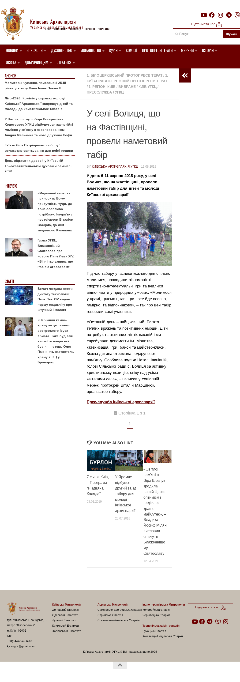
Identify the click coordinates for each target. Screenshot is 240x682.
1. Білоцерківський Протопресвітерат (124, 75)
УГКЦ (119, 92)
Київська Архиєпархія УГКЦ (115, 166)
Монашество (90, 50)
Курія (113, 50)
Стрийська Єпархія (110, 615)
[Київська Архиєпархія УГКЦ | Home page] (45, 24)
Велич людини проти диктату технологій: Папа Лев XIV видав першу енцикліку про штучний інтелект (55, 299)
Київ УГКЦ (148, 87)
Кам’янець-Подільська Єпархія (163, 636)
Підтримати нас (203, 24)
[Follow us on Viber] (237, 15)
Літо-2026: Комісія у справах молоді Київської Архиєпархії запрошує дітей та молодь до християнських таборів (39, 103)
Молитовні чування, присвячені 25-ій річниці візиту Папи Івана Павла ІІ (35, 85)
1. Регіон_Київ (102, 87)
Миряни (187, 50)
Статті (9, 281)
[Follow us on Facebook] (212, 15)
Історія (208, 50)
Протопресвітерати (157, 50)
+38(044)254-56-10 (19, 641)
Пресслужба (99, 92)
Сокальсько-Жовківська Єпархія (119, 620)
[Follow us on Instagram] (220, 15)
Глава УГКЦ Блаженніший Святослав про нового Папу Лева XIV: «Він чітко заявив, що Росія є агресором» (56, 253)
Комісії (131, 50)
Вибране (127, 87)
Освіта (11, 62)
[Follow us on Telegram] (229, 15)
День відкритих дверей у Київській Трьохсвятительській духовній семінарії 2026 (38, 166)
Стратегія (63, 62)
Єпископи (34, 50)
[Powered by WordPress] (24, 672)
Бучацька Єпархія (154, 631)
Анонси (10, 76)
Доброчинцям (36, 62)
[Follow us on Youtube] (203, 15)
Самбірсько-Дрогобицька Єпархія (120, 609)
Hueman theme (61, 672)
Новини (12, 50)
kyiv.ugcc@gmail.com (20, 646)
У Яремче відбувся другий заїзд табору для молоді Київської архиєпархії (125, 494)
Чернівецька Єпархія (156, 615)
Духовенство (61, 50)
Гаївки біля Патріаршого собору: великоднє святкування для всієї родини (39, 147)
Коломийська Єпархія (156, 609)
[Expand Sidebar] (185, 75)
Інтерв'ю (11, 186)
